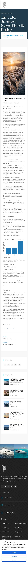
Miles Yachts (6, 102)
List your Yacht (18, 532)
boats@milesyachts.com (10, 505)
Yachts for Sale (5, 523)
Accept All (14, 552)
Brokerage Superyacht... (9, 344)
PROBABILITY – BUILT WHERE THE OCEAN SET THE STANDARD (17, 381)
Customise (14, 556)
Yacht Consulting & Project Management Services (7, 537)
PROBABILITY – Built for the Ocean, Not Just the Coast (16, 392)
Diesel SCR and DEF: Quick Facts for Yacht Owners (16, 403)
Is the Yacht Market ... (9, 339)
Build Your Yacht (19, 536)
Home (3, 33)
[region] (14, 551)
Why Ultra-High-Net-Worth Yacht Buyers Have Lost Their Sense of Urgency (17, 414)
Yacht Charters (5, 528)
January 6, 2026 (15, 102)
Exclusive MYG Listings (21, 523)
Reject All (14, 560)
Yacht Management (6, 532)
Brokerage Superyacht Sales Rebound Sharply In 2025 (17, 426)
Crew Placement (19, 528)
